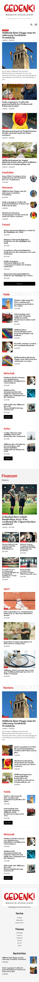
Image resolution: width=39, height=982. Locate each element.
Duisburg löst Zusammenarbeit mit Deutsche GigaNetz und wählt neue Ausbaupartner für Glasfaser (15, 393)
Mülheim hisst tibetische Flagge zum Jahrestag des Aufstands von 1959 (25, 359)
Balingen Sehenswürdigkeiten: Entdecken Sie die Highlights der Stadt (17, 241)
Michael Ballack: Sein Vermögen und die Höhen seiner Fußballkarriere (10, 547)
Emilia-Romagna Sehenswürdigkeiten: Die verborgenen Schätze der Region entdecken (17, 264)
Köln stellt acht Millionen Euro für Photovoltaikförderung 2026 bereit (14, 407)
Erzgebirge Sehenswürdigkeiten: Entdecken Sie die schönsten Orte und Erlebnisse (19, 252)
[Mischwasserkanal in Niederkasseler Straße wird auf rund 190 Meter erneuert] (19, 121)
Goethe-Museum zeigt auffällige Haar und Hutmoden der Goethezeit (14, 434)
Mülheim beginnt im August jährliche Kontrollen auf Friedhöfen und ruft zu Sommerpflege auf (19, 162)
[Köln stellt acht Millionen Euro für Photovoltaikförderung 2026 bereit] (31, 407)
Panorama (5, 30)
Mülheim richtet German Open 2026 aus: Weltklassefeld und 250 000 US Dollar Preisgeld (19, 672)
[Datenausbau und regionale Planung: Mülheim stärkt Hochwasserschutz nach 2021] (7, 317)
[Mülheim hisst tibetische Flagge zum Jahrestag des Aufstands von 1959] (7, 360)
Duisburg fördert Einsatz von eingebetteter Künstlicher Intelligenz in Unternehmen (14, 380)
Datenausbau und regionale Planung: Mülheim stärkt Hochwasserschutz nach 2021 (24, 318)
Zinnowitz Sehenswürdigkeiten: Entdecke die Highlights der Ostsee (18, 275)
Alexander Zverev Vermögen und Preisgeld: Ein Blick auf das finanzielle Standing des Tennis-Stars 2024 (10, 573)
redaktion (4, 40)
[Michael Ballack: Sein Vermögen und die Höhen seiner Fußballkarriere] (10, 537)
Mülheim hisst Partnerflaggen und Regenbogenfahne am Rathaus (23, 333)
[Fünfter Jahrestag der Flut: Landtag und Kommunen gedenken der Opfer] (7, 303)
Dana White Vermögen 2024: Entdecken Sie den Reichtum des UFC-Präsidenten (14, 178)
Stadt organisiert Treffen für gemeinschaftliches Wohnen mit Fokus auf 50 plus (17, 104)
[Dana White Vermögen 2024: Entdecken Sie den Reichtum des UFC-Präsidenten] (33, 178)
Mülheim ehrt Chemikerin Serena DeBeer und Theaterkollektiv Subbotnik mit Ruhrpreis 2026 (14, 447)
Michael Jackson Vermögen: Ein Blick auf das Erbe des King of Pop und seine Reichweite (28, 547)
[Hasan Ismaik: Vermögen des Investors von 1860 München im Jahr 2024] (28, 562)
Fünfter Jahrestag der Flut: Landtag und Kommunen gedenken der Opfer (23, 303)
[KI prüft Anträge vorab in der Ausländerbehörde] (7, 347)
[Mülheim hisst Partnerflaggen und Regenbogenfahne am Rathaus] (7, 333)
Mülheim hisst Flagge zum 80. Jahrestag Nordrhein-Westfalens (19, 35)
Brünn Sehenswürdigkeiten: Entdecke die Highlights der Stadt (19, 231)
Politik (4, 308)
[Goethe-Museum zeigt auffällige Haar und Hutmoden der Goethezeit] (31, 436)
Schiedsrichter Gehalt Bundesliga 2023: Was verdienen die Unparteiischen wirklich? (19, 521)
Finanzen (5, 513)
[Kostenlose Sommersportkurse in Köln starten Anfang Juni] (19, 631)
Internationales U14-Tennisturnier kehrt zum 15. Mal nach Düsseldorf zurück (18, 613)
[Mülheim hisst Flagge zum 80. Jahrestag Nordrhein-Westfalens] (19, 55)
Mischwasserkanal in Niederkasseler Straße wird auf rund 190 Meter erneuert (19, 133)
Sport (5, 609)
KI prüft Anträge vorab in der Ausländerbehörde (25, 345)
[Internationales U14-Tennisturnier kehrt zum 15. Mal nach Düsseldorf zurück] (19, 601)
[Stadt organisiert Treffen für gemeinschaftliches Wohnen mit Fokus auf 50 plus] (19, 92)
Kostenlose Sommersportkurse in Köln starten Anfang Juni (18, 643)
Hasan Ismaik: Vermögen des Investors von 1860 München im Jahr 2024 (28, 572)
